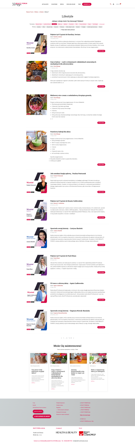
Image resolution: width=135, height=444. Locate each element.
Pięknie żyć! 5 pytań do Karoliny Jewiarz (65, 34)
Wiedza (62, 4)
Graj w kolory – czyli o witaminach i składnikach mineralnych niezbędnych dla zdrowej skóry (73, 63)
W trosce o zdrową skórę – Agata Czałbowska (67, 283)
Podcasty (62, 26)
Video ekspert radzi (70, 26)
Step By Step (49, 26)
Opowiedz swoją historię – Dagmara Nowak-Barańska (70, 311)
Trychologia (95, 24)
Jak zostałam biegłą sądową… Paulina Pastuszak (68, 173)
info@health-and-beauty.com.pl (80, 441)
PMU (76, 24)
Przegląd (83, 26)
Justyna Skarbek (58, 230)
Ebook (100, 26)
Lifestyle (41, 12)
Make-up (60, 24)
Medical (65, 24)
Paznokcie (71, 24)
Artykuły (39, 26)
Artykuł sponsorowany (92, 26)
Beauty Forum (29, 12)
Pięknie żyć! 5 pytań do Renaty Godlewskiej (66, 201)
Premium (36, 80)
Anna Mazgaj (57, 66)
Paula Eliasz (57, 258)
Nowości (56, 26)
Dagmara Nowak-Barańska (60, 313)
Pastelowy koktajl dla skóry (60, 132)
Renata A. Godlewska (59, 203)
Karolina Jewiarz (58, 36)
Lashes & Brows (47, 24)
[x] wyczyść (101, 24)
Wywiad (78, 26)
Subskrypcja (87, 4)
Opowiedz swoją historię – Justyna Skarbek (66, 228)
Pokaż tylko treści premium (68, 29)
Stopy (89, 24)
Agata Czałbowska (58, 285)
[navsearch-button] (110, 4)
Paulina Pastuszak (58, 175)
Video (43, 26)
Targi (79, 4)
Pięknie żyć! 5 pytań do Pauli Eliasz (63, 256)
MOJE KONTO (38, 411)
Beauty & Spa (39, 24)
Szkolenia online (71, 4)
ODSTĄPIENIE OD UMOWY (42, 416)
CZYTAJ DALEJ (101, 86)
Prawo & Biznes (82, 24)
